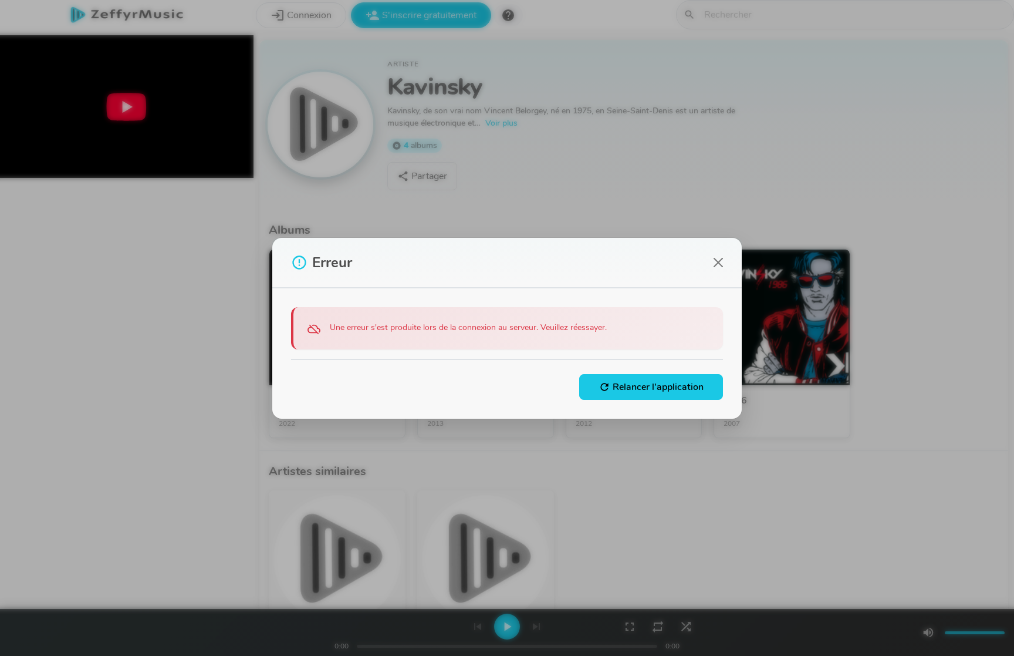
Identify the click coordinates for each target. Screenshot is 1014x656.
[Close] (718, 262)
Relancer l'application (651, 387)
